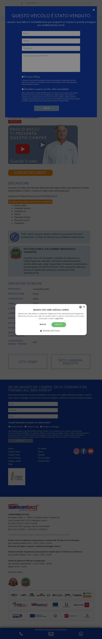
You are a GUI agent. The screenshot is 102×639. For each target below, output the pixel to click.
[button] (51, 330)
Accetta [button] (58, 325)
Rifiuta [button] (43, 324)
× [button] (84, 307)
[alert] (51, 319)
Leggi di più (59, 318)
